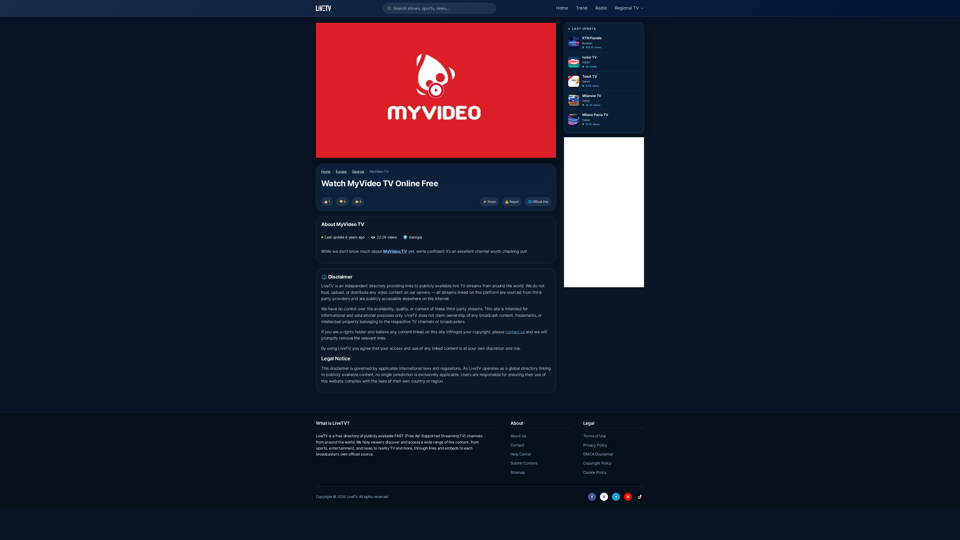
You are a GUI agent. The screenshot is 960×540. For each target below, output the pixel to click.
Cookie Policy (594, 472)
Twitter (604, 495)
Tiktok (640, 495)
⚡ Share (489, 202)
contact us (515, 331)
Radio (601, 8)
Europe (341, 172)
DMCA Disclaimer (598, 454)
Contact (517, 445)
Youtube (628, 495)
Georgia (358, 172)
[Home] (323, 8)
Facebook (592, 495)
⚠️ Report (512, 202)
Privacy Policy (595, 445)
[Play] (436, 90)
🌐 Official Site (538, 202)
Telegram (616, 495)
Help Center (520, 454)
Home (562, 8)
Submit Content (524, 463)
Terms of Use (594, 436)
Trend (582, 8)
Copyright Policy (597, 463)
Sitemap (517, 472)
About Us (518, 436)
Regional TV (627, 8)
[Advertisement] (604, 212)
